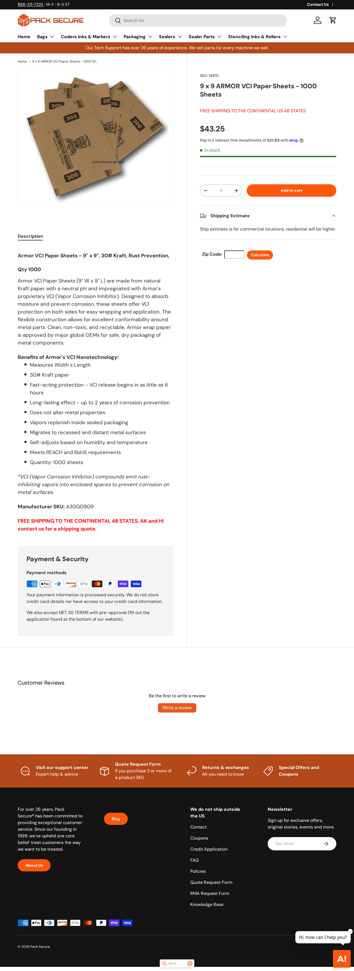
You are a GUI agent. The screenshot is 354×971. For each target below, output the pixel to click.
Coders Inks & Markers (85, 37)
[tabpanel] (95, 390)
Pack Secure (40, 946)
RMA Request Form (209, 893)
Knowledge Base (206, 904)
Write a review (177, 708)
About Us (34, 865)
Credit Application (209, 849)
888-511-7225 (30, 4)
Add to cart (291, 190)
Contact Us (318, 4)
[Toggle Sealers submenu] (179, 36)
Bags (42, 37)
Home (24, 37)
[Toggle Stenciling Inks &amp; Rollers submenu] (285, 36)
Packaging (135, 37)
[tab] (30, 236)
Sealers (167, 37)
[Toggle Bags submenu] (52, 36)
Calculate (260, 254)
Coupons (199, 838)
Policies (198, 871)
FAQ (194, 860)
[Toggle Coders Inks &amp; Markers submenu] (114, 36)
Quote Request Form (211, 882)
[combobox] (198, 20)
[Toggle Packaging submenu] (150, 36)
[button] (333, 20)
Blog (116, 818)
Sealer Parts (202, 37)
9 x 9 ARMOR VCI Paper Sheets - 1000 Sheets (65, 61)
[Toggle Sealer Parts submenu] (219, 36)
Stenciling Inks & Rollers (254, 37)
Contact (198, 827)
